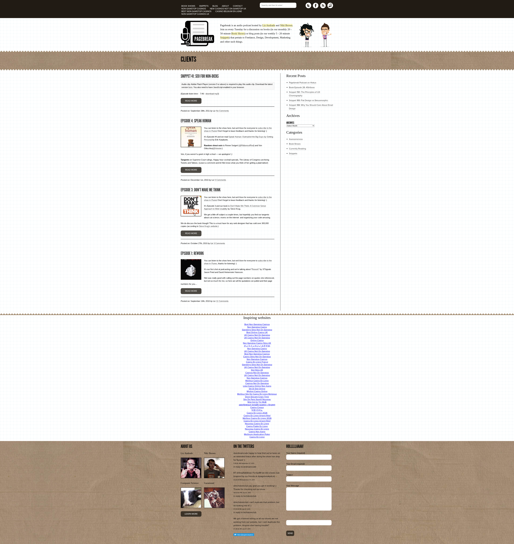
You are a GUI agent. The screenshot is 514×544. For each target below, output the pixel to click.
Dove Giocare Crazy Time (257, 396)
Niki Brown (286, 25)
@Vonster (217, 148)
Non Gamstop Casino (257, 327)
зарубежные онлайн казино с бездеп (257, 404)
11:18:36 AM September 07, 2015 (243, 463)
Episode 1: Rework (192, 253)
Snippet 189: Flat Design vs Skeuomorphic (308, 100)
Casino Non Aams (257, 431)
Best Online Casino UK (257, 332)
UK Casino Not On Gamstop (257, 335)
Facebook (316, 5)
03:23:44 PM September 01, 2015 (244, 480)
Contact (238, 6)
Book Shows (188, 6)
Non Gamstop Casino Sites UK (257, 343)
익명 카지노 (257, 410)
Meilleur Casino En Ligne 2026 (257, 418)
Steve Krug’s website (208, 226)
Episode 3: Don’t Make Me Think (200, 189)
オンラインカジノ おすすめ (257, 345)
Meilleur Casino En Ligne (257, 380)
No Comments (222, 111)
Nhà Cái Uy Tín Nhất (257, 402)
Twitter (308, 5)
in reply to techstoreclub (244, 496)
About (225, 6)
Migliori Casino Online (257, 391)
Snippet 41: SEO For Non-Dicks (200, 76)
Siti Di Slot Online (257, 388)
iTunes (330, 5)
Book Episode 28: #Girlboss (302, 87)
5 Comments (220, 180)
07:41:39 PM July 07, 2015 (241, 509)
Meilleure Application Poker (257, 434)
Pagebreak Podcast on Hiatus (302, 82)
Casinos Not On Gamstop (257, 372)
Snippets (203, 6)
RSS (323, 5)
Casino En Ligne (257, 437)
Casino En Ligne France (257, 362)
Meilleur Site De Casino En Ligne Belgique (257, 394)
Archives (290, 122)
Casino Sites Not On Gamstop (257, 356)
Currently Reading (297, 148)
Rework (255, 269)
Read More (191, 100)
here (190, 87)
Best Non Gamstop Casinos (196, 11)
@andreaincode (240, 453)
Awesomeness (296, 139)
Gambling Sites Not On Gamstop (257, 329)
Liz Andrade (268, 25)
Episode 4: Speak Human (196, 120)
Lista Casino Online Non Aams (257, 386)
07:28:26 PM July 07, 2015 (241, 529)
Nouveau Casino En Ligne (257, 423)
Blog (215, 6)
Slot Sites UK (257, 370)
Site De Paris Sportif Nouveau (257, 399)
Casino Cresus (257, 407)
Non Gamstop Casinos (193, 8)
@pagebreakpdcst (266, 476)
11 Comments (222, 301)
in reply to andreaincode (244, 467)
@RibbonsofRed (246, 145)
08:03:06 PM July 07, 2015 (242, 493)
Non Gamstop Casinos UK (195, 14)
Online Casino (257, 340)
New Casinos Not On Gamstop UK (228, 8)
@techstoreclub (240, 485)
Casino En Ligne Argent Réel (257, 415)
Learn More (191, 514)
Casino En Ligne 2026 (257, 413)
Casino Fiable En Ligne (257, 426)
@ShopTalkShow (244, 473)
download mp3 (212, 94)
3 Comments (219, 243)
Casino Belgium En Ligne (228, 11)
